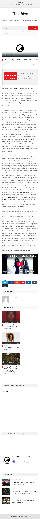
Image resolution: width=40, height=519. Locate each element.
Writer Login (28, 516)
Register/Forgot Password (16, 516)
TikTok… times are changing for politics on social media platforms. (24, 501)
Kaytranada (9, 197)
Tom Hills (14, 297)
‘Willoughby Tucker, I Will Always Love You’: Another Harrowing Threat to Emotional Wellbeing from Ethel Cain (11, 370)
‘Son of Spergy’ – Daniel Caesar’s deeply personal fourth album (11, 326)
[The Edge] (20, 13)
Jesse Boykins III (18, 219)
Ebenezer (12, 192)
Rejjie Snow (17, 88)
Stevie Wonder (23, 192)
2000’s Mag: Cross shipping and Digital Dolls (19, 4)
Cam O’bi (22, 207)
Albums (31, 65)
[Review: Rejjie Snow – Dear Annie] (20, 48)
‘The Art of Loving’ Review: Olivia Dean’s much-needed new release (11, 347)
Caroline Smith (29, 139)
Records (35, 65)
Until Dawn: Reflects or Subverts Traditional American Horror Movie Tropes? (24, 492)
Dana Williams (17, 178)
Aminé (4, 199)
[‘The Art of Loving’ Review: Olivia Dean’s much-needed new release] (11, 338)
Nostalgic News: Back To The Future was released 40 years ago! (23, 483)
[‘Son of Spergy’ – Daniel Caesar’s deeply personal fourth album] (11, 317)
